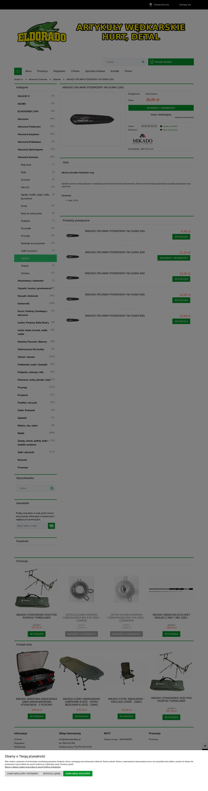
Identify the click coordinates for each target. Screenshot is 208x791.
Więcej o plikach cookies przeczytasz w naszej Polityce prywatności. (33, 767)
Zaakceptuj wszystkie (77, 773)
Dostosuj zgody (51, 773)
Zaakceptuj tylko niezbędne (22, 773)
